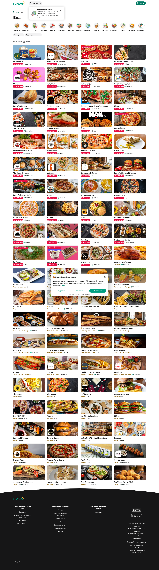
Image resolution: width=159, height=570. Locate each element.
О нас (60, 510)
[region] (79, 26)
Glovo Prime (60, 518)
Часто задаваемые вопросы (60, 514)
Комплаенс (136, 539)
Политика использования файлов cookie (136, 533)
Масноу (16, 12)
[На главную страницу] (18, 3)
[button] (17, 26)
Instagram (98, 512)
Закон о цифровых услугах (136, 546)
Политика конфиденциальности (136, 527)
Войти (60, 531)
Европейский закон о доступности (137, 551)
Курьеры (22, 520)
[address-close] (60, 10)
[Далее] (143, 27)
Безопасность (60, 528)
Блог (60, 522)
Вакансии (22, 512)
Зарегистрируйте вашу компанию (22, 516)
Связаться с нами (60, 525)
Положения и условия (136, 523)
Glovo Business (22, 524)
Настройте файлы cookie (136, 542)
